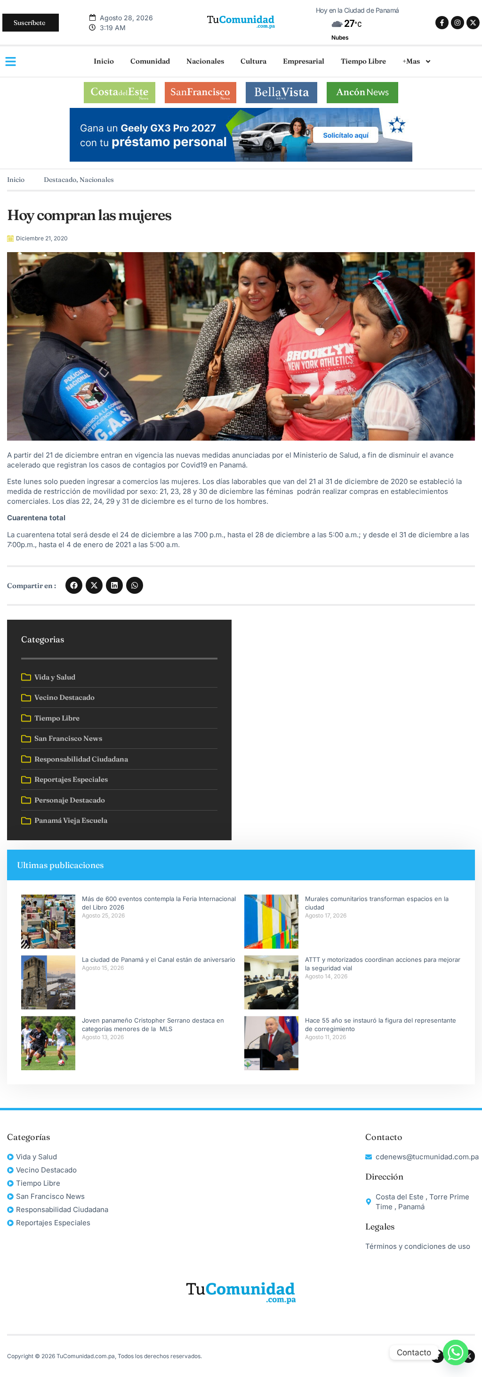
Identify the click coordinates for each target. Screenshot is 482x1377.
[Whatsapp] (455, 1352)
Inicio (104, 61)
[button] (73, 585)
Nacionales (205, 61)
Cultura (253, 61)
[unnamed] (241, 159)
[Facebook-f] (442, 22)
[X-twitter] (473, 22)
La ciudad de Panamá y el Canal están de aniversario (158, 959)
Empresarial (303, 61)
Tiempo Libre (363, 61)
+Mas (411, 61)
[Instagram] (457, 22)
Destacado (60, 179)
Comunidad (150, 61)
